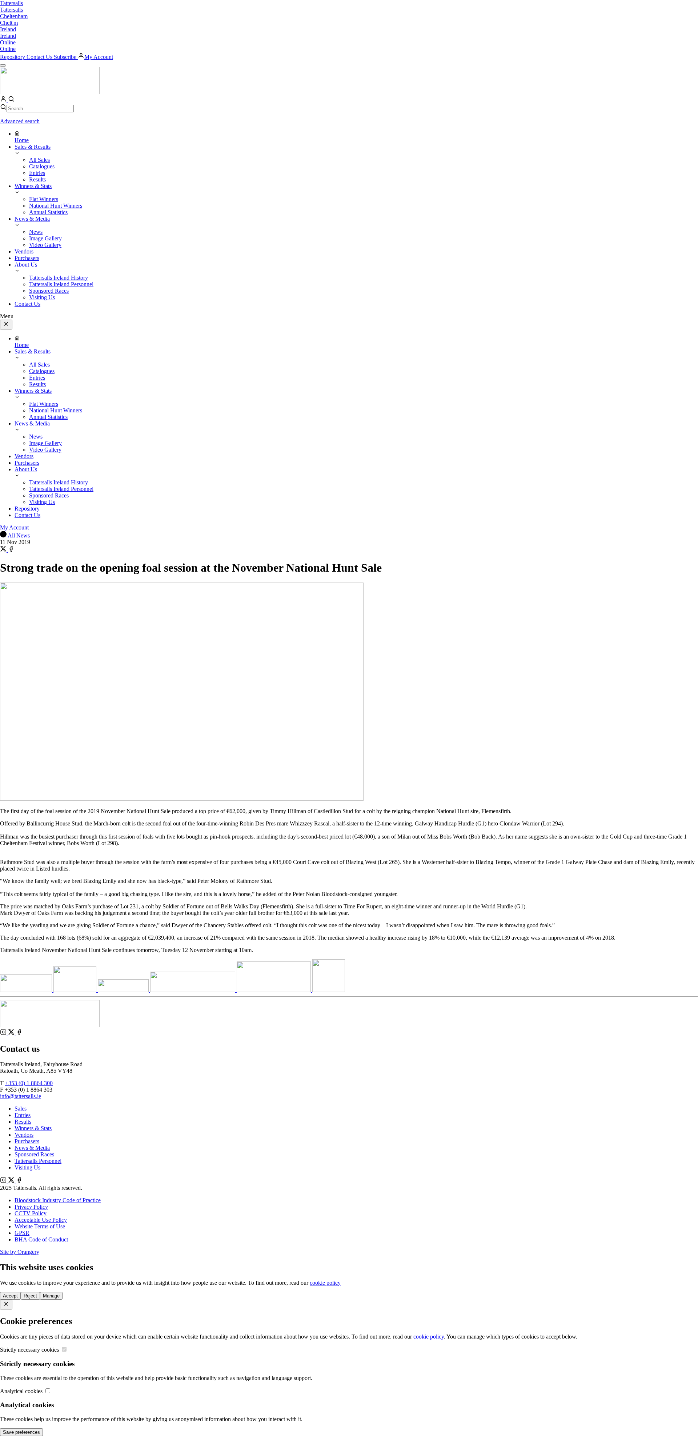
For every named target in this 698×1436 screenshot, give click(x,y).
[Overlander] (124, 990)
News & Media (32, 1148)
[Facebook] (19, 1033)
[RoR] (328, 990)
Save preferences (21, 1432)
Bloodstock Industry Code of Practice (58, 1200)
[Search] (11, 100)
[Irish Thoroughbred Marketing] (75, 990)
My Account (98, 57)
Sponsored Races (34, 1154)
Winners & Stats (33, 1128)
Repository (13, 57)
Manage (51, 1296)
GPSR (22, 1233)
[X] (12, 1033)
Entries (23, 1115)
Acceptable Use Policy (41, 1220)
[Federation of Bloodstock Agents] (26, 990)
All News (18, 535)
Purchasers (27, 1141)
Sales (21, 1108)
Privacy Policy (31, 1207)
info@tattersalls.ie (20, 1096)
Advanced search (20, 121)
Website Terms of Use (40, 1226)
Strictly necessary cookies (30, 1350)
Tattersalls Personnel (38, 1161)
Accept (10, 1296)
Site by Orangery (19, 1252)
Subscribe (66, 57)
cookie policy (325, 1283)
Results (23, 1122)
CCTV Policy (31, 1213)
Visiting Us (27, 1167)
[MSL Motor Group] (193, 990)
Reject (30, 1296)
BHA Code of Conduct (41, 1239)
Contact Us (40, 57)
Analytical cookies (22, 1391)
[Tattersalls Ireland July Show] (274, 990)
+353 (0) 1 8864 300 (29, 1083)
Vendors (24, 1135)
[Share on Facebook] (11, 550)
